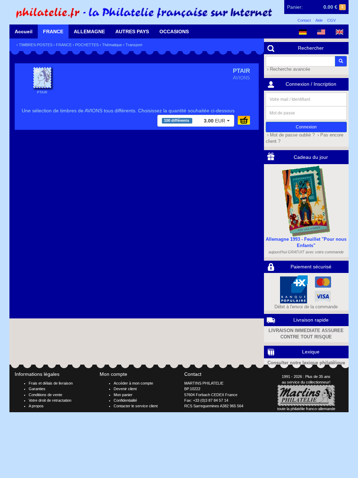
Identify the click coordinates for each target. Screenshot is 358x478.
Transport (134, 45)
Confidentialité (125, 400)
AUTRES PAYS (132, 31)
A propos (36, 406)
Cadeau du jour (311, 157)
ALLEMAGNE (89, 31)
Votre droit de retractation (50, 400)
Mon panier (123, 395)
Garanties (37, 389)
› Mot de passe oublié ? (290, 135)
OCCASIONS (174, 31)
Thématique (112, 45)
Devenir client (125, 389)
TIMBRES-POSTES (35, 45)
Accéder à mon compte (133, 383)
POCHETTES (87, 45)
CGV (331, 20)
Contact (304, 20)
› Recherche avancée (288, 69)
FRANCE (53, 31)
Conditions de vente (45, 395)
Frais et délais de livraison (51, 383)
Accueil (24, 31)
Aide (319, 20)
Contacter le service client (136, 406)
